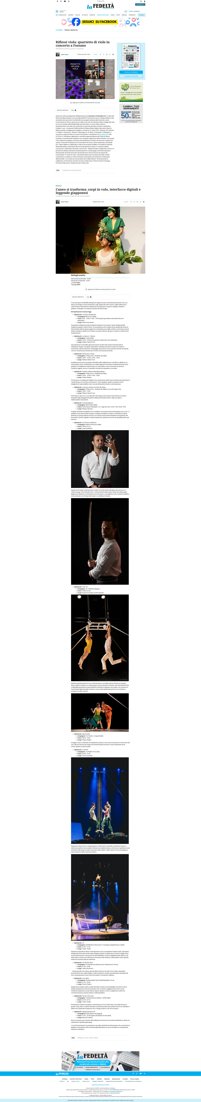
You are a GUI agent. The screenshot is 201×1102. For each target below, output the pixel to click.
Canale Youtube (66, 1)
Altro (78, 284)
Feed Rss (70, 1)
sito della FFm (103, 134)
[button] (144, 1)
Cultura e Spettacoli (70, 30)
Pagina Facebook (58, 1)
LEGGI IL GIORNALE (134, 11)
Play (72, 110)
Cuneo (78, 282)
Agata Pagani (64, 54)
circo (86, 1038)
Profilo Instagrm (62, 1)
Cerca (141, 2)
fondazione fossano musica (71, 170)
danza (96, 1038)
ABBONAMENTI (140, 4)
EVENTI (62, 12)
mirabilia (81, 1038)
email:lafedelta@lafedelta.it (115, 1091)
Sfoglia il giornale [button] (131, 72)
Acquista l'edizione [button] (131, 76)
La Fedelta (59, 30)
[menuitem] (62, 15)
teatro (91, 1038)
